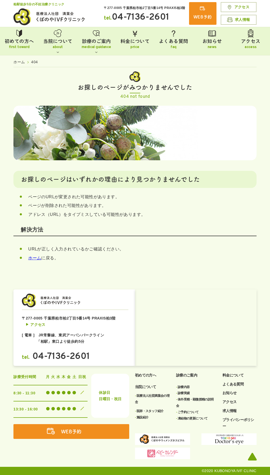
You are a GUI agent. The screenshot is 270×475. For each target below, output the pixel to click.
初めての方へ (19, 44)
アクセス (242, 7)
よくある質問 (173, 44)
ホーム (34, 258)
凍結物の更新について (192, 418)
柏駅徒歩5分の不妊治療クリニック (38, 4)
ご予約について (187, 412)
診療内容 (183, 387)
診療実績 (183, 393)
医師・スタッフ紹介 (149, 411)
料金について (135, 44)
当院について (57, 44)
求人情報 (242, 19)
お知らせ (212, 44)
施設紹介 (141, 417)
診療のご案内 (96, 44)
